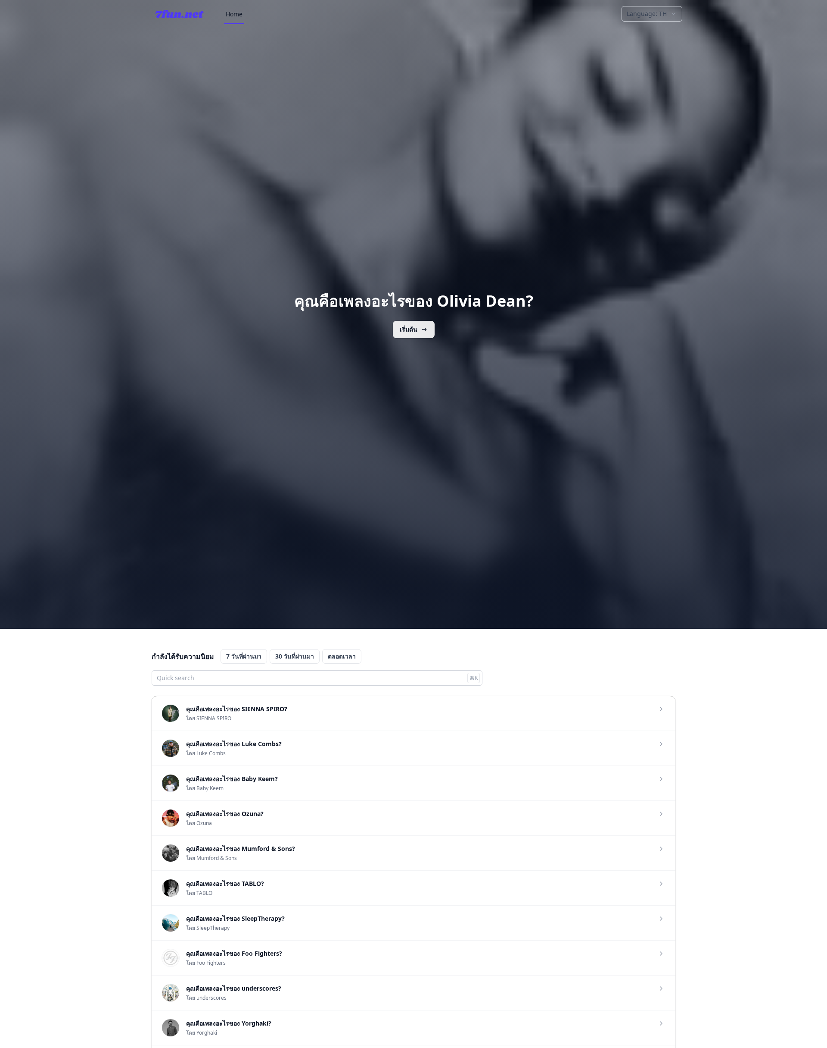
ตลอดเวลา (342, 656)
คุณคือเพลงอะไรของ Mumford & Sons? (240, 848)
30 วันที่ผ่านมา (294, 656)
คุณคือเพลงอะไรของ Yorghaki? (228, 1023)
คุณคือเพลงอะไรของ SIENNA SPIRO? (236, 709)
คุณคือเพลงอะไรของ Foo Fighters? (234, 953)
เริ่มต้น (408, 329)
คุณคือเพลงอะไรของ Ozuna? (225, 814)
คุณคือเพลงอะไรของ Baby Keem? (232, 779)
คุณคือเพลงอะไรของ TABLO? (225, 883)
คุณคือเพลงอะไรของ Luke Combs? (234, 744)
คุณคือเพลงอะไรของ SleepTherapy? (235, 918)
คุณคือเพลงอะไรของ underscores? (233, 988)
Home (234, 14)
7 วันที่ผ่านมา (243, 656)
